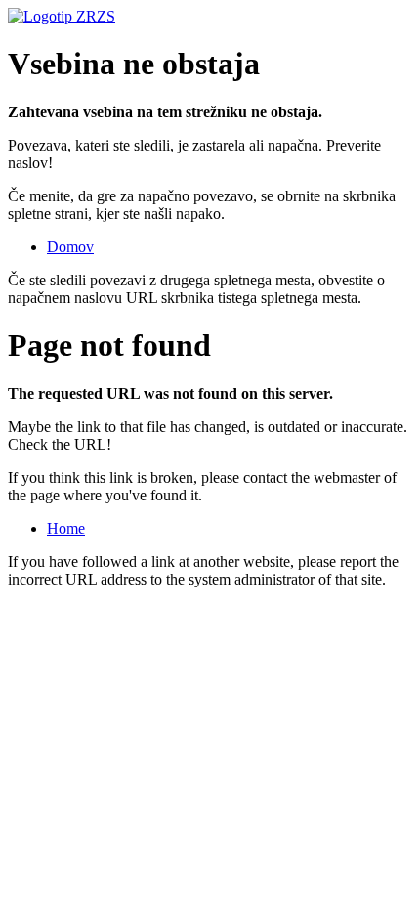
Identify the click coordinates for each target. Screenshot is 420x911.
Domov (70, 247)
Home (66, 528)
